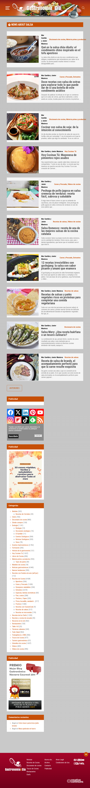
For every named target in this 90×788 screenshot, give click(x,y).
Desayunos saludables (23, 587)
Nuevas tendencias (18, 570)
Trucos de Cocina (18, 638)
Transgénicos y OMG (19, 635)
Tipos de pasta (21, 562)
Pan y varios (20, 595)
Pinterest (32, 412)
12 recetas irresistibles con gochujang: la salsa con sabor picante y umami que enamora (58, 265)
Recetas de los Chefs (19, 615)
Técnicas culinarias (18, 629)
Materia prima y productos (76, 39)
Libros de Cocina (18, 556)
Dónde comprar (17, 522)
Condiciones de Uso (62, 763)
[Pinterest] (80, 760)
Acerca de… (49, 760)
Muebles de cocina (18, 565)
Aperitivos (19, 581)
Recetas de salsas (60, 222)
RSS (40, 419)
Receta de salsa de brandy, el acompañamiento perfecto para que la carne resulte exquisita (59, 363)
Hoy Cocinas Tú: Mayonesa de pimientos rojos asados (58, 156)
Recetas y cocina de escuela (22, 618)
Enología (15, 525)
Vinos (17, 542)
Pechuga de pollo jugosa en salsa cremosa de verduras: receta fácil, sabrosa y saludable (60, 193)
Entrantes (77, 77)
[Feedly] (80, 763)
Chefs (14, 517)
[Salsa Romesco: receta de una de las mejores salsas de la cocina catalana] (23, 231)
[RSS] (82, 763)
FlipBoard (18, 419)
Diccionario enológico (23, 531)
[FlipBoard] (76, 763)
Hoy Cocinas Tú (70, 151)
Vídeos (14, 646)
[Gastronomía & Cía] (36, 8)
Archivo (47, 763)
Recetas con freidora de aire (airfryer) (25, 573)
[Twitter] (76, 760)
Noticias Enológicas (22, 539)
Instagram (10, 420)
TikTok (25, 419)
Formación (15, 548)
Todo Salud (16, 632)
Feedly (32, 419)
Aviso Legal (60, 760)
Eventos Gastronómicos (20, 545)
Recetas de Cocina (18, 579)
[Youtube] (82, 760)
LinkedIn (25, 412)
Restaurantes (16, 624)
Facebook (10, 412)
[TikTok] (78, 763)
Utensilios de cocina (19, 643)
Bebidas (15, 511)
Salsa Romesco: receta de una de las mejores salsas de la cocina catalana (60, 231)
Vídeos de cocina (74, 184)
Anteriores (14, 388)
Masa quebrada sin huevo (27, 729)
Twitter (18, 412)
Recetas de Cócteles (23, 514)
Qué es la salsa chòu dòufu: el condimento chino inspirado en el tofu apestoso (60, 50)
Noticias (29, 760)
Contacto (48, 766)
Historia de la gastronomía (21, 551)
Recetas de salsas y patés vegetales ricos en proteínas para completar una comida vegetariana (60, 299)
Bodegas (19, 528)
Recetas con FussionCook (24, 607)
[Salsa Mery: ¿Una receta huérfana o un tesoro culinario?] (23, 335)
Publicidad (48, 769)
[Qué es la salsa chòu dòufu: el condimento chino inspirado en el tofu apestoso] (23, 49)
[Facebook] (74, 760)
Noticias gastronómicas (20, 567)
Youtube (40, 412)
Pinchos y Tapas (21, 598)
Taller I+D (15, 626)
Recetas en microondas (24, 612)
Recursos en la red (18, 621)
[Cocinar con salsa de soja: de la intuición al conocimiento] (23, 126)
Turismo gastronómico (19, 640)
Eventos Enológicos (22, 537)
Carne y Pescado (66, 77)
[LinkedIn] (78, 760)
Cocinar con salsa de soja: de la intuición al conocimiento (59, 128)
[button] (7, 7)
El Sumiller (19, 534)
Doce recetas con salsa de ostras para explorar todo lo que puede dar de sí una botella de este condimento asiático (60, 86)
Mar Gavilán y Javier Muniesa (52, 151)
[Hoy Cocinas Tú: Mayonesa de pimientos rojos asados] (23, 159)
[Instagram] (74, 763)
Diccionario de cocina (57, 39)
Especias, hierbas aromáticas (25, 593)
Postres (18, 604)
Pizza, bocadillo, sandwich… (25, 601)
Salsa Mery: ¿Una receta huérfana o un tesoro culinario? (60, 333)
